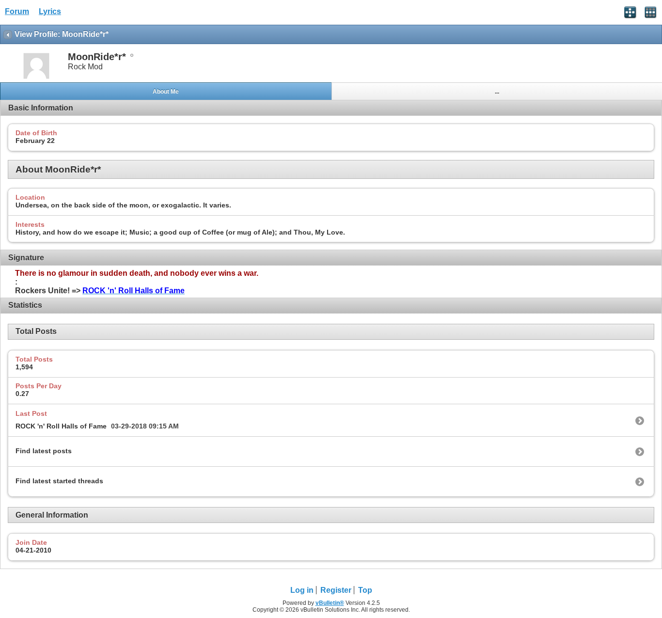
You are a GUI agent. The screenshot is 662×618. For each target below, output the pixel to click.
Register (335, 590)
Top (365, 590)
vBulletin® (329, 603)
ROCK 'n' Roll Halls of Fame (61, 426)
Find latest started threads (59, 481)
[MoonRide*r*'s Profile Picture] (36, 78)
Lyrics (50, 11)
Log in (302, 590)
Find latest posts (44, 451)
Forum (17, 11)
